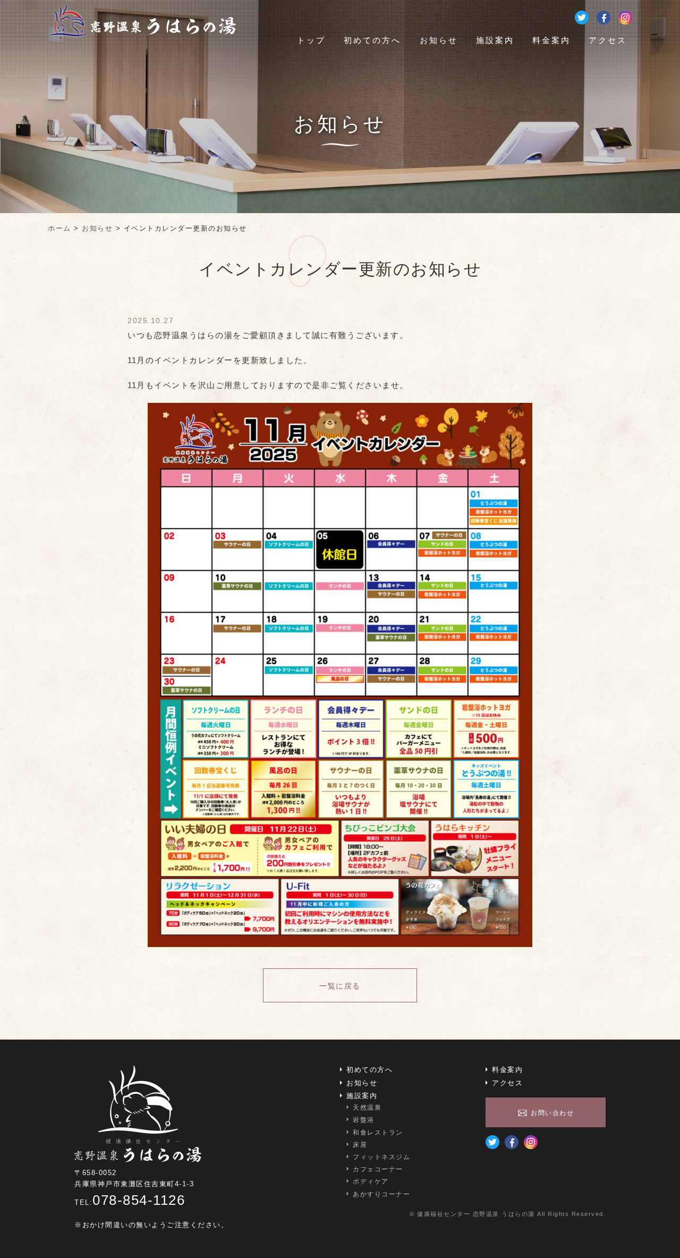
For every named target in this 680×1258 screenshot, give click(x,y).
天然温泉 (367, 1107)
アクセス (608, 40)
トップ (311, 40)
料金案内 (551, 40)
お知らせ (439, 40)
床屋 (360, 1145)
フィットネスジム (381, 1157)
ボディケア (371, 1181)
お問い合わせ (552, 1113)
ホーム (59, 228)
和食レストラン (378, 1132)
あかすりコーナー (381, 1194)
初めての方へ (372, 40)
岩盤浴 (364, 1120)
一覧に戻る (340, 986)
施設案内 (495, 40)
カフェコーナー (378, 1169)
